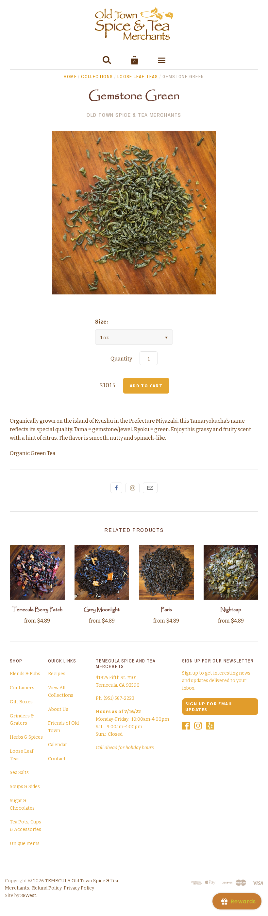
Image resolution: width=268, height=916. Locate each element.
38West (28, 895)
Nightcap (230, 610)
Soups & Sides (25, 786)
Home (70, 76)
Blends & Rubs (25, 674)
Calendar (57, 745)
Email (150, 488)
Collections (97, 76)
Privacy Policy (79, 888)
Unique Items (25, 843)
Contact (57, 759)
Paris (166, 610)
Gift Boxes (21, 702)
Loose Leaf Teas (137, 76)
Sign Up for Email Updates (209, 707)
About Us (58, 709)
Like (116, 488)
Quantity (121, 359)
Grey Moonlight (102, 610)
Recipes (56, 674)
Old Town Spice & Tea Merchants (134, 114)
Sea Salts (19, 772)
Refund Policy (47, 888)
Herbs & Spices (26, 737)
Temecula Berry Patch (37, 610)
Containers (22, 688)
